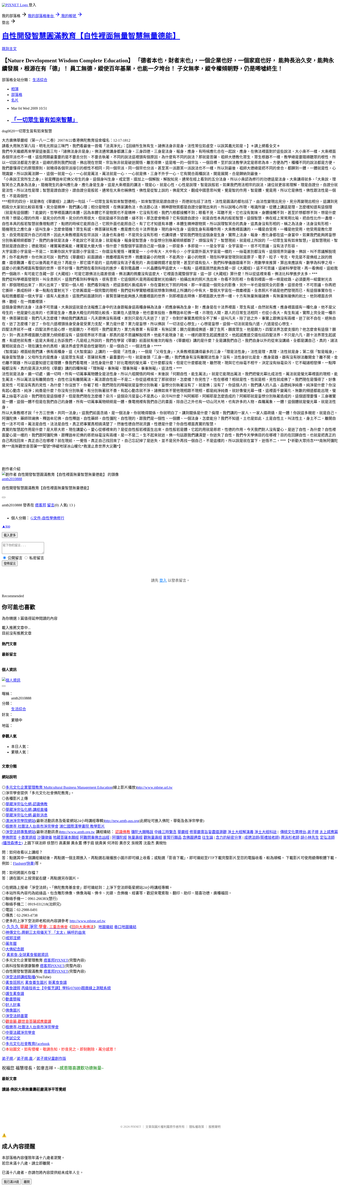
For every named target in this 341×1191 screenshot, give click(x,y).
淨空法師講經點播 (20, 977)
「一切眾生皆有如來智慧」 (44, 120)
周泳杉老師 (290, 837)
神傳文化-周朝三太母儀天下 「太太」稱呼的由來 (46, 932)
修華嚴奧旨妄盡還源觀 (208, 832)
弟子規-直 (25, 1059)
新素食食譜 (57, 983)
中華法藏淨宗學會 (20, 1033)
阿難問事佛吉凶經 (94, 837)
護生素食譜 (15, 994)
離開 (27, 1182)
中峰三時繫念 (165, 832)
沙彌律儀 (44, 837)
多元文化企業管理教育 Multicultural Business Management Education (59, 787)
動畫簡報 (13, 999)
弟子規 (7, 1059)
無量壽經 (135, 837)
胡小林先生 (309, 837)
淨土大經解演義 (241, 832)
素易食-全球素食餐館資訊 (27, 955)
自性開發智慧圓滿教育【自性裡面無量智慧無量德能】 (91, 36)
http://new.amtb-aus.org (121, 821)
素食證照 (13, 988)
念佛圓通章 (192, 837)
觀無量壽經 (153, 837)
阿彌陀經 (119, 837)
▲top (6, 526)
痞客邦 (40, 505)
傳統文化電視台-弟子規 (299, 832)
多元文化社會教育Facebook (28, 1044)
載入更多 (10, 535)
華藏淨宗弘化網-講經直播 (27, 810)
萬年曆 (11, 944)
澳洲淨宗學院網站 (20, 821)
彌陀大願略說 (142, 832)
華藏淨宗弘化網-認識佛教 (27, 804)
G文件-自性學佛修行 (47, 518)
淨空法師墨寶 (17, 1016)
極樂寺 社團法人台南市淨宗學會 (32, 826)
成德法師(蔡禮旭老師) (262, 837)
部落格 (16, 95)
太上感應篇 (328, 832)
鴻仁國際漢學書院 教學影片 (82, 826)
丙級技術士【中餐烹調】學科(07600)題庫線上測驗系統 (66, 988)
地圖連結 (105, 927)
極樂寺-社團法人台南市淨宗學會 (32, 1027)
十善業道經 (27, 837)
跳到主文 (9, 49)
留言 (51, 505)
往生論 (207, 837)
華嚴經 (183, 832)
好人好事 (13, 1005)
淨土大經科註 (265, 832)
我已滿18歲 (11, 1182)
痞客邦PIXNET (56, 960)
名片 (15, 100)
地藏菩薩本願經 (66, 837)
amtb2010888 (12, 479)
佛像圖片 (13, 1010)
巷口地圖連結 (125, 927)
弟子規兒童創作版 (51, 1059)
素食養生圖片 (36, 983)
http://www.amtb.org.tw (77, 832)
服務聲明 (215, 1126)
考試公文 (13, 1038)
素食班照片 (15, 983)
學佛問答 (9, 837)
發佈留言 (10, 563)
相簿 (15, 89)
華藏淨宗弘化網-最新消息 (27, 815)
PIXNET (136, 1126)
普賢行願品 (172, 837)
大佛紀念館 (15, 949)
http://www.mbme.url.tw (155, 787)
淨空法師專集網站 (20, 832)
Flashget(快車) (24, 863)
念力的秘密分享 (229, 837)
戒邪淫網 (13, 938)
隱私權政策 (196, 1126)
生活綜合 (39, 80)
